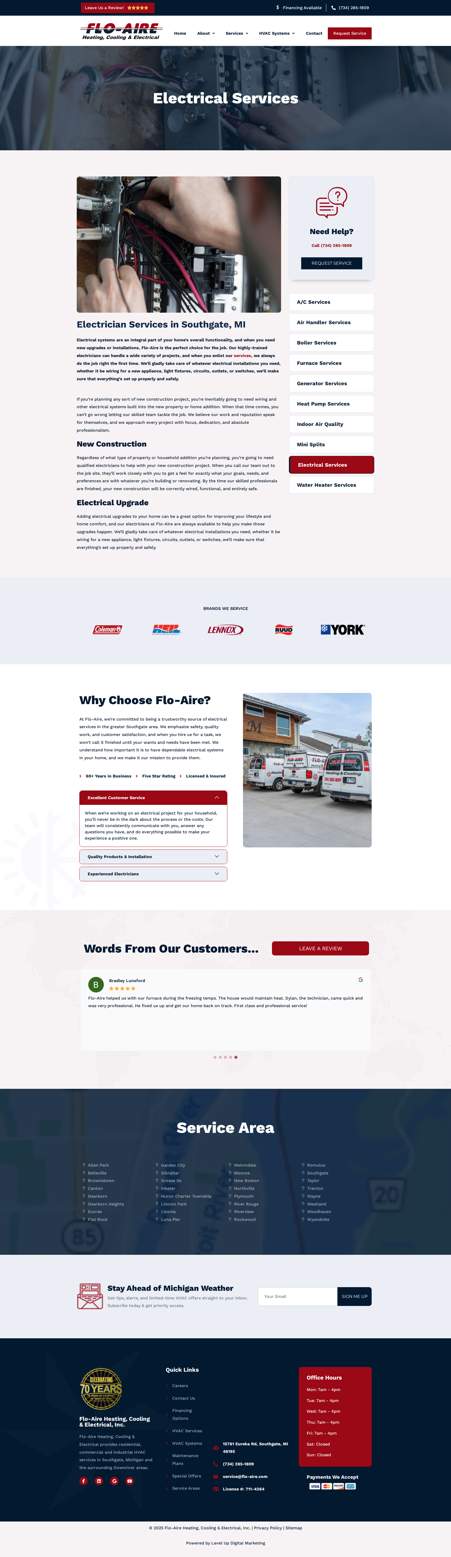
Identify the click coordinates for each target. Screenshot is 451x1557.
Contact (314, 33)
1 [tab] (215, 1057)
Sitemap (294, 1527)
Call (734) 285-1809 (332, 245)
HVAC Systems (274, 33)
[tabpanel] (225, 1008)
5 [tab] (236, 1057)
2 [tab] (220, 1057)
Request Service (349, 33)
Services (234, 33)
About (203, 33)
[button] (206, 33)
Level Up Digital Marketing (238, 1543)
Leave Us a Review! (104, 7)
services (242, 355)
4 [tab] (230, 1057)
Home (180, 33)
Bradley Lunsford (127, 980)
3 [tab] (225, 1057)
